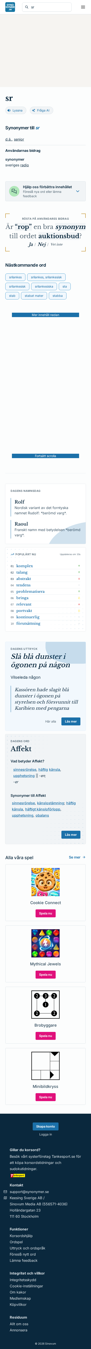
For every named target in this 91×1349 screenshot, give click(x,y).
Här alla (50, 721)
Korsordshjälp (21, 1236)
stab (12, 295)
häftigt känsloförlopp (42, 809)
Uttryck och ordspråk (27, 1248)
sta (65, 286)
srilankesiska (44, 286)
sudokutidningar (23, 1169)
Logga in (45, 1134)
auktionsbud (58, 236)
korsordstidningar (39, 1162)
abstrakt (23, 578)
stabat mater (34, 295)
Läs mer (71, 721)
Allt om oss (19, 1324)
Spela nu (45, 913)
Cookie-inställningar (26, 1286)
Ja (31, 244)
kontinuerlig (28, 617)
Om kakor (18, 1292)
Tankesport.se (63, 1156)
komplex (24, 566)
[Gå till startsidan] (10, 7)
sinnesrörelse (24, 769)
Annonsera (18, 1330)
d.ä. (8, 139)
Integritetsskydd (23, 1280)
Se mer (74, 857)
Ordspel (16, 1242)
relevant (23, 604)
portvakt (24, 610)
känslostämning (50, 803)
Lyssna (18, 110)
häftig (43, 769)
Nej (42, 244)
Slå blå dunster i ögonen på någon (40, 660)
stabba (58, 295)
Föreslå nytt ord (23, 1254)
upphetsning (24, 775)
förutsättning (28, 623)
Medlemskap (20, 1298)
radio (24, 165)
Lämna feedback (24, 1260)
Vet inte (56, 244)
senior (19, 139)
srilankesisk (17, 286)
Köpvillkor (18, 1304)
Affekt (21, 749)
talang (22, 572)
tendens (23, 585)
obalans (42, 815)
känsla (54, 769)
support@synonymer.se (29, 1191)
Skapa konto (45, 1126)
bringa (22, 598)
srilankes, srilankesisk (46, 277)
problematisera (30, 591)
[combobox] (50, 7)
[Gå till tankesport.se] (45, 1175)
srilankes (15, 277)
